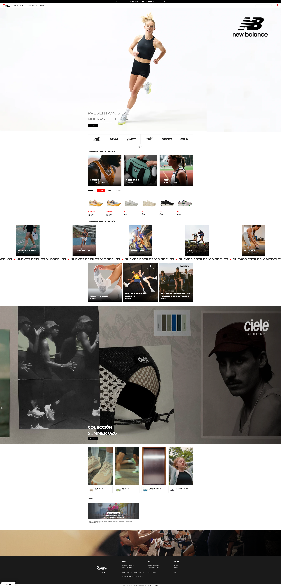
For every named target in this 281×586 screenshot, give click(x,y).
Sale (175, 572)
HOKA (178, 211)
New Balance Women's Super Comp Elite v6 (94, 214)
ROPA (103, 182)
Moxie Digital (155, 585)
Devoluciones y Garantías (154, 567)
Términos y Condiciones (153, 565)
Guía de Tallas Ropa (152, 572)
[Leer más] (91, 525)
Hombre (176, 565)
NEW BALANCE (91, 211)
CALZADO (94, 182)
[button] (8, 584)
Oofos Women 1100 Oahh (182, 488)
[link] (104, 170)
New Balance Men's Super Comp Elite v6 (112, 214)
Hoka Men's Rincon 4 (182, 213)
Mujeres (176, 567)
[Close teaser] (15, 582)
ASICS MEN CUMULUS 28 (155, 488)
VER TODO (93, 125)
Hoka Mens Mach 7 (126, 488)
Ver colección (21, 252)
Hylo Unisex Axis (127, 213)
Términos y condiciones (164, 547)
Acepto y (168, 547)
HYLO (125, 211)
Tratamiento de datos (174, 547)
